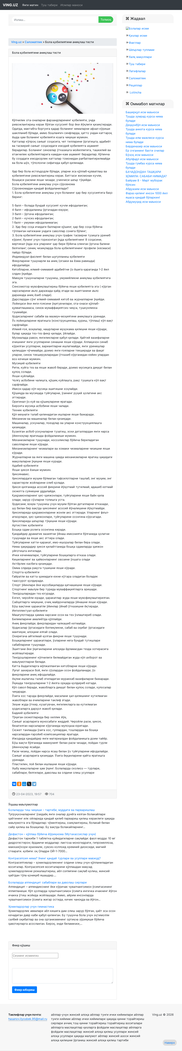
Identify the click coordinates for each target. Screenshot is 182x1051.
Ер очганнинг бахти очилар (145, 150)
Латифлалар (137, 71)
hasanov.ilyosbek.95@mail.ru (27, 1019)
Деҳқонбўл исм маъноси (143, 125)
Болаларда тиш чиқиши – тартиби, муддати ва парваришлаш (51, 810)
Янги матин (30, 5)
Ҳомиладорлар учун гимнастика (31, 906)
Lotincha (135, 92)
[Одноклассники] (19, 784)
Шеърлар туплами (141, 50)
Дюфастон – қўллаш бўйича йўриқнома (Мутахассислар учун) (52, 834)
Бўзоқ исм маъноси (139, 155)
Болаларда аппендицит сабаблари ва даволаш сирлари (47, 882)
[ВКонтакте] (14, 784)
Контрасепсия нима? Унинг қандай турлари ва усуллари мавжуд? (54, 858)
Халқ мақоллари (140, 57)
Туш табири (49, 5)
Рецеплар (135, 85)
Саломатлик (137, 78)
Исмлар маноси (71, 5)
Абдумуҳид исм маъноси (143, 201)
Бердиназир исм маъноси (144, 146)
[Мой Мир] (24, 784)
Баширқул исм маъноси (142, 112)
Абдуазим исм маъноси (142, 189)
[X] (29, 784)
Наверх (170, 1042)
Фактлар (135, 42)
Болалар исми (139, 28)
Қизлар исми (138, 35)
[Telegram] (34, 784)
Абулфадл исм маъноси (142, 159)
